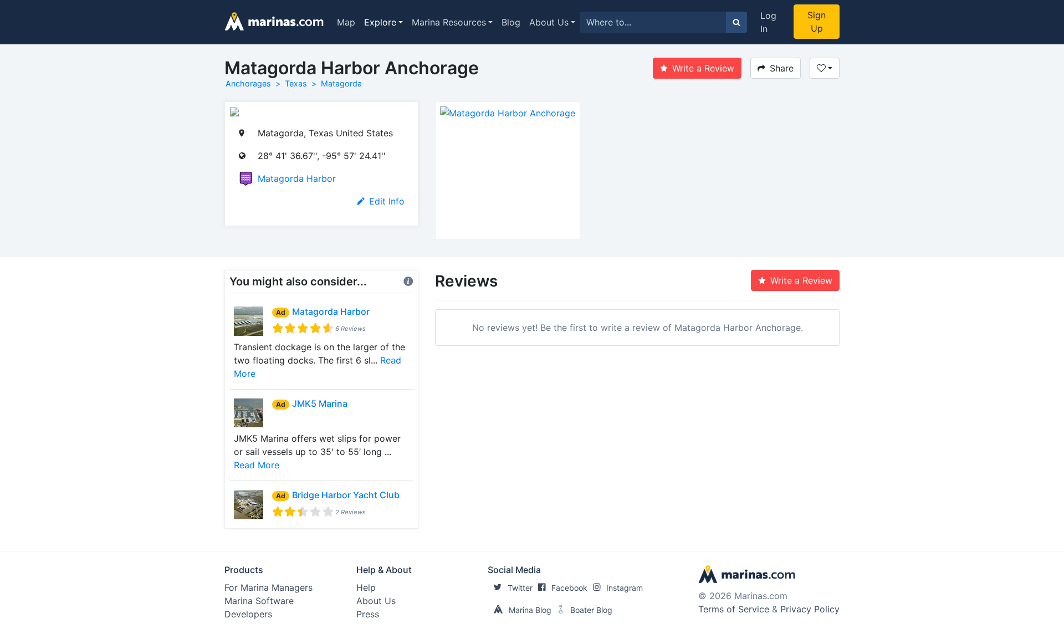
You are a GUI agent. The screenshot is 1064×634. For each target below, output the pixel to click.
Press (367, 614)
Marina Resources (449, 22)
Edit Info (387, 201)
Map (346, 22)
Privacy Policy (810, 609)
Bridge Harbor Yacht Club (346, 494)
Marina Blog (530, 610)
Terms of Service (733, 609)
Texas (296, 83)
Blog (511, 22)
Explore (380, 22)
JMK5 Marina (319, 403)
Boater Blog (591, 610)
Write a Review (703, 68)
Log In (768, 22)
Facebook (569, 587)
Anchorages (248, 83)
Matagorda (341, 83)
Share (782, 68)
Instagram (624, 587)
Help (366, 587)
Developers (248, 614)
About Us (549, 22)
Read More (256, 465)
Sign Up (816, 21)
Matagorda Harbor (297, 178)
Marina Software (259, 600)
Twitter (520, 587)
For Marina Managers (268, 587)
